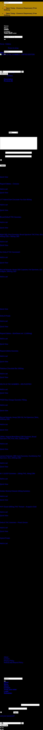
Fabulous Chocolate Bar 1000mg (12, 368)
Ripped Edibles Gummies (9, 351)
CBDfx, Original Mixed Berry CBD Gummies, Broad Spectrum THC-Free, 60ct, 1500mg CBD (18, 437)
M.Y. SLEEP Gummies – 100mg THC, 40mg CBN (17, 473)
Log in (16, 712)
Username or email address (10, 705)
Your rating (4, 132)
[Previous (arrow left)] (1, 729)
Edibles (8, 44)
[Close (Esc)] (1, 727)
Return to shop (13, 48)
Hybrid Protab (5, 538)
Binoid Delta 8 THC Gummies (10, 217)
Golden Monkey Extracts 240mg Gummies (15, 491)
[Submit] (5, 39)
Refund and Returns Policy (13, 662)
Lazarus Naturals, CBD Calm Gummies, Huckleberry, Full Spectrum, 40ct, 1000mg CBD (20, 457)
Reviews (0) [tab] (8, 81)
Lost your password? (7, 716)
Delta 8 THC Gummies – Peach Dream (14, 522)
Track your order (10, 33)
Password (4, 708)
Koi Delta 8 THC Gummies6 (10, 252)
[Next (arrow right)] (3, 729)
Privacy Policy (9, 661)
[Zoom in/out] (3, 727)
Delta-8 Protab (5, 316)
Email (2, 156)
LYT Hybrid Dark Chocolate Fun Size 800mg (16, 199)
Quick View (4, 177)
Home (6, 26)
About (6, 30)
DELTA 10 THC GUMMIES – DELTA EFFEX (15, 384)
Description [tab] (8, 79)
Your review (4, 136)
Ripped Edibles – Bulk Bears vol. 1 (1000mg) (16, 333)
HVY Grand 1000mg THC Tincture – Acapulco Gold (18, 507)
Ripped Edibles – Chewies (9, 184)
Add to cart (4, 74)
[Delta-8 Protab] (15, 307)
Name (2, 152)
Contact (7, 31)
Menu (6, 28)
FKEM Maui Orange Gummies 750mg (13, 400)
